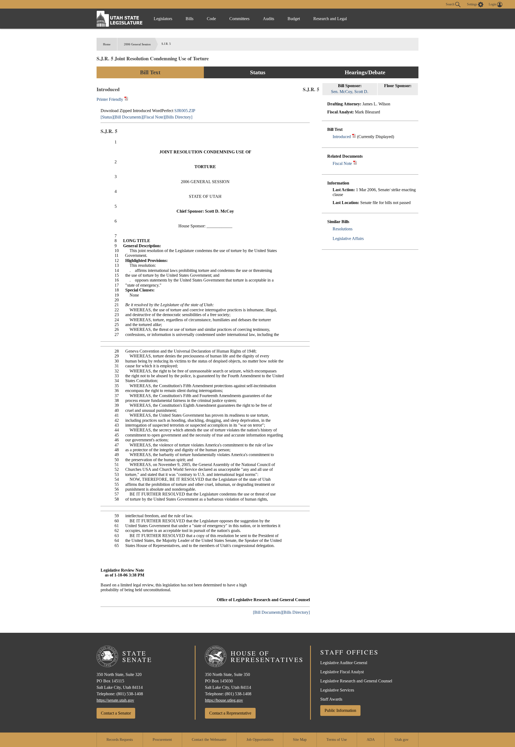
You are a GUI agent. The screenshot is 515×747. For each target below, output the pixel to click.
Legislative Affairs (348, 238)
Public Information (340, 710)
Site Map (300, 740)
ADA (371, 740)
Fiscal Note (342, 163)
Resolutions (342, 229)
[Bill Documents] (128, 117)
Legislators (163, 18)
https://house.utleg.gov (224, 700)
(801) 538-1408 (129, 693)
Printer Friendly (110, 99)
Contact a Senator (116, 713)
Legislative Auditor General (343, 662)
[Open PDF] (354, 136)
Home (107, 44)
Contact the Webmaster (209, 740)
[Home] (120, 19)
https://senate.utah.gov (115, 700)
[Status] (107, 117)
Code (211, 18)
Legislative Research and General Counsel (356, 681)
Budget (294, 18)
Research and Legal (330, 18)
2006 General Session (137, 44)
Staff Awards (331, 699)
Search (450, 4)
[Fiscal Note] (154, 117)
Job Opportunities (260, 740)
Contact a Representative (230, 713)
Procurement (162, 740)
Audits (268, 18)
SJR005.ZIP (184, 110)
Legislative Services (337, 690)
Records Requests (119, 740)
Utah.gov (402, 740)
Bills (189, 18)
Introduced (342, 136)
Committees (239, 18)
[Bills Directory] (178, 117)
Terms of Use (336, 740)
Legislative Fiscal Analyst (342, 672)
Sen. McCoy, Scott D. (349, 91)
